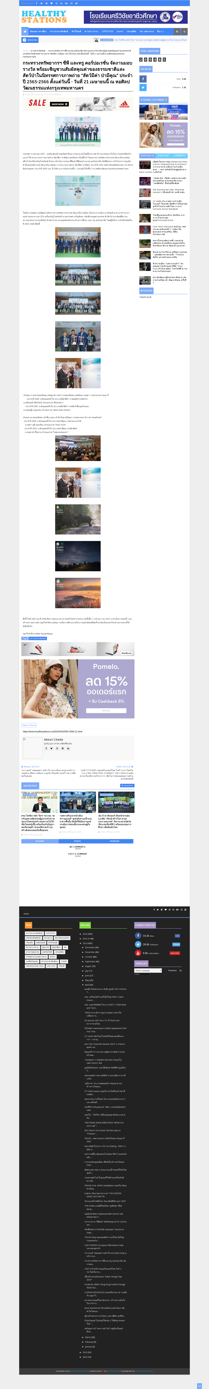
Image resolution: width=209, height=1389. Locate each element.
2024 (85, 943)
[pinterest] (46, 3)
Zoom (64, 961)
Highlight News (163, 156)
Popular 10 (147, 155)
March (88, 1337)
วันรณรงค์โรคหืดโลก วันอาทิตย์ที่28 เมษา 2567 (105, 1201)
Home (25, 50)
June (87, 975)
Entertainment (33, 938)
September (90, 961)
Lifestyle (66, 795)
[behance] (66, 3)
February (89, 1342)
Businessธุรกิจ (62, 938)
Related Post (30, 786)
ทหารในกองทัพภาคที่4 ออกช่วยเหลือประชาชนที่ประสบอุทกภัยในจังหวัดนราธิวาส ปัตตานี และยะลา (169, 243)
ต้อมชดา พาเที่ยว (38, 31)
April (87, 984)
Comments (180, 155)
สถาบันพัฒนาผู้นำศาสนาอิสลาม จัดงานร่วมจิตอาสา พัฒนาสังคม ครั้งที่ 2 (169, 280)
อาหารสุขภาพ (32, 952)
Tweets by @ (145, 297)
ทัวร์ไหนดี (76, 31)
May (87, 980)
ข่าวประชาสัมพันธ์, (53, 94)
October (89, 956)
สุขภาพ (45, 947)
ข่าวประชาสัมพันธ (50, 961)
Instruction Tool (35, 966)
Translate (144, 974)
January (88, 1346)
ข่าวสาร (48, 938)
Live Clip (51, 966)
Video (52, 957)
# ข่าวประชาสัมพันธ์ (37, 638)
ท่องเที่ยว (56, 947)
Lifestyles (107, 31)
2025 (85, 938)
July (87, 970)
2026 (85, 934)
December (90, 947)
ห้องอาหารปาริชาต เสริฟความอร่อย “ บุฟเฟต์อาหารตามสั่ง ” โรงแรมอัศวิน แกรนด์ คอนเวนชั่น (170, 254)
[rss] (61, 3)
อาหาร (120, 31)
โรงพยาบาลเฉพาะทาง (36, 957)
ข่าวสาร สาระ (92, 31)
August (88, 966)
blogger (40, 841)
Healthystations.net (79, 1371)
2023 (85, 1352)
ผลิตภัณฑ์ (40, 943)
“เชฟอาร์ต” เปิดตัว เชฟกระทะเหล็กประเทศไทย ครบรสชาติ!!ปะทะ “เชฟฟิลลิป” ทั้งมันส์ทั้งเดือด (169, 181)
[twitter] (41, 3)
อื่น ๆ (159, 31)
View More (128, 785)
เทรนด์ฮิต (131, 31)
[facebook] (36, 3)
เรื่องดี (62, 966)
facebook (114, 841)
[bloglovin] (51, 3)
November (90, 952)
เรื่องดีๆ (29, 943)
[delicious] (76, 3)
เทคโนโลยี (47, 952)
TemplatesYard (113, 1371)
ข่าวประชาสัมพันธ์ (59, 31)
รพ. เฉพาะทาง (147, 31)
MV (65, 947)
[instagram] (71, 3)
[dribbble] (56, 3)
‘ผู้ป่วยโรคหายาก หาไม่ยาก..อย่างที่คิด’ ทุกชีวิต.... (104, 1316)
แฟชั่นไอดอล (32, 961)
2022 (85, 1357)
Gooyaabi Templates (144, 1371)
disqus (77, 841)
